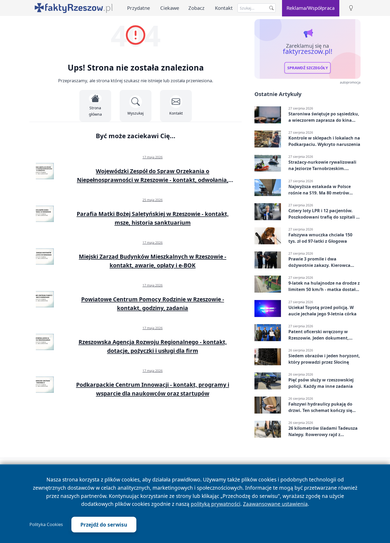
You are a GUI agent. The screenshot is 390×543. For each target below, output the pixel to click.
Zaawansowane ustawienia (275, 503)
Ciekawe (169, 8)
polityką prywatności (215, 503)
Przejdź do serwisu (103, 524)
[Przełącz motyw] (351, 8)
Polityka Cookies (46, 524)
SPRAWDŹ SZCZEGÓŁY (307, 68)
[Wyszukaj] (271, 8)
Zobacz (196, 8)
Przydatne (138, 8)
